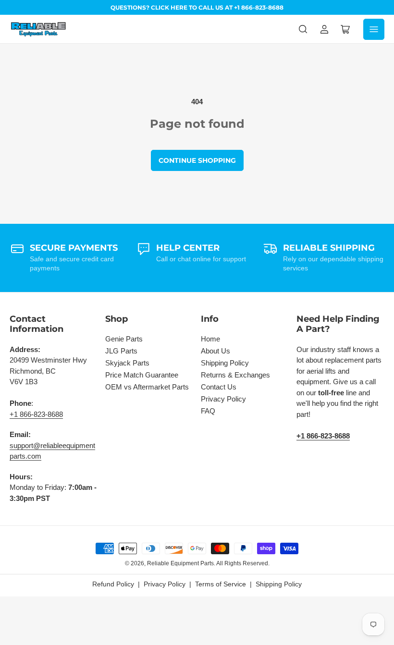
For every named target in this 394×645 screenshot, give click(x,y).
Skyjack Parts (127, 363)
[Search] (303, 29)
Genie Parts (124, 339)
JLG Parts (121, 351)
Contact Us (218, 387)
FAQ (208, 411)
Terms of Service (220, 584)
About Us (215, 351)
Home (210, 339)
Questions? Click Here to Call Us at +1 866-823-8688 (197, 7)
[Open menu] (373, 29)
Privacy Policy (223, 399)
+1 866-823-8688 (36, 414)
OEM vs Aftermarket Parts (147, 387)
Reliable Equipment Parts (180, 563)
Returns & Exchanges (235, 375)
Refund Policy (113, 584)
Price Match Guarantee (141, 375)
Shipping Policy (225, 363)
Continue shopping (197, 160)
